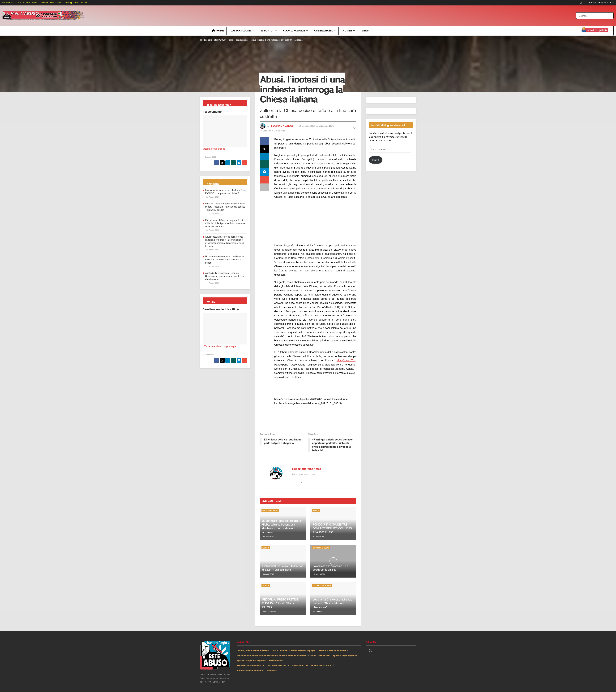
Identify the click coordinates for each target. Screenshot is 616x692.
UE (86, 3)
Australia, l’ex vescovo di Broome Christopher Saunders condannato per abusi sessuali (224, 276)
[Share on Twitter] (264, 149)
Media (365, 30)
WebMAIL (36, 3)
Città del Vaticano (322, 585)
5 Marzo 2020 (208, 354)
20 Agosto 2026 (212, 249)
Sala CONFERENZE (320, 655)
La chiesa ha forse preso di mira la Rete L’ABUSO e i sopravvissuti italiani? (225, 191)
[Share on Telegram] (264, 172)
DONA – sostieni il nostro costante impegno (294, 650)
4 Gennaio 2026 (209, 157)
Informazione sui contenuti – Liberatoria (257, 670)
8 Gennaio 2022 (268, 536)
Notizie (347, 30)
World (316, 510)
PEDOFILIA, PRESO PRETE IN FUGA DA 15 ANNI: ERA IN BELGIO (280, 603)
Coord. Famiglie (294, 30)
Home (220, 30)
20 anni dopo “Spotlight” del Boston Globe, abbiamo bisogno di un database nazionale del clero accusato (282, 526)
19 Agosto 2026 (212, 266)
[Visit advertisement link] (150, 15)
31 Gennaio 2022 (307, 125)
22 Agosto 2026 (212, 197)
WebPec (45, 3)
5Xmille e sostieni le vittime (221, 309)
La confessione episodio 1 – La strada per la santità (330, 568)
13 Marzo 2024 (319, 574)
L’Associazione (241, 30)
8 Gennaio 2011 (319, 536)
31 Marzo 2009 (319, 611)
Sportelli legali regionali (345, 655)
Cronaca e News (326, 125)
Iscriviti (375, 159)
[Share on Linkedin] (264, 156)
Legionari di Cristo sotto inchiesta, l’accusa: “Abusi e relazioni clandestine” (332, 603)
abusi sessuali (242, 39)
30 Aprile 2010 (268, 574)
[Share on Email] (264, 179)
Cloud (18, 3)
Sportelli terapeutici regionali (251, 660)
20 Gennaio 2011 (269, 611)
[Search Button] (611, 15)
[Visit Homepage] (44, 15)
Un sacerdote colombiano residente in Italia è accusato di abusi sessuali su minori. (224, 259)
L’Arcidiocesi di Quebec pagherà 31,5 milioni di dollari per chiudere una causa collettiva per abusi (225, 223)
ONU (81, 3)
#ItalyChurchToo (346, 360)
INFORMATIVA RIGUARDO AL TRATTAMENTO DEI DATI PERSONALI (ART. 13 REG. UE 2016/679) (284, 665)
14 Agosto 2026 (212, 283)
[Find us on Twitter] (581, 2)
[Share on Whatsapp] (264, 164)
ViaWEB (26, 3)
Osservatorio (324, 30)
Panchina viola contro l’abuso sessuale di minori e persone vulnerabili (272, 655)
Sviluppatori (71, 3)
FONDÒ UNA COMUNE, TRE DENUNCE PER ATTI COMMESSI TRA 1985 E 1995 (333, 528)
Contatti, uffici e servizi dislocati (253, 650)
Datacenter (8, 3)
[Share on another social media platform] (264, 187)
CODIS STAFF (56, 3)
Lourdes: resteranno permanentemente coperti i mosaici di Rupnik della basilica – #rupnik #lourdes (225, 206)
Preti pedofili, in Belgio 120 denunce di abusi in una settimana (282, 568)
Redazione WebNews (282, 125)
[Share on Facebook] (264, 141)
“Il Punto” (267, 30)
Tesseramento (212, 111)
